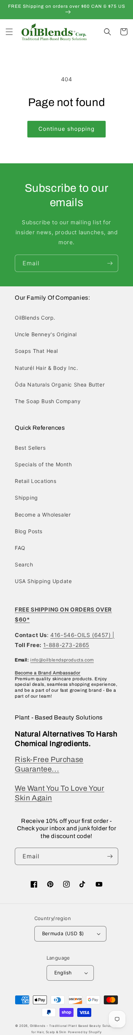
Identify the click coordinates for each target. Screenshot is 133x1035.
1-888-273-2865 (66, 644)
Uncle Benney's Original (46, 334)
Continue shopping (66, 128)
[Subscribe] (110, 263)
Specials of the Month (43, 464)
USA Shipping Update (43, 581)
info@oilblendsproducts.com (62, 660)
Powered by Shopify (85, 1032)
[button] (9, 32)
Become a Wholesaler (43, 514)
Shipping (26, 497)
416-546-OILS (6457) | (82, 635)
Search (24, 564)
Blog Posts (28, 531)
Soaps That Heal (36, 351)
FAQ (20, 548)
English (63, 973)
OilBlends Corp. (35, 317)
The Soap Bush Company (48, 401)
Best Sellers (30, 448)
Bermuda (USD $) (63, 933)
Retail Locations (36, 481)
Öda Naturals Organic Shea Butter (60, 384)
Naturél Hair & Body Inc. (46, 368)
